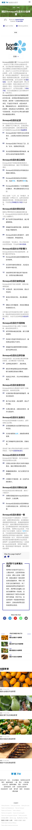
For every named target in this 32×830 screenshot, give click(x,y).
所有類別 (27, 789)
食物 (18, 7)
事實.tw (5, 2)
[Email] (26, 618)
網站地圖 (15, 791)
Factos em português (18, 813)
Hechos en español (6, 813)
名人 (9, 780)
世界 (10, 789)
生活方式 (5, 784)
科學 (13, 787)
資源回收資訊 (18, 451)
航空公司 (3, 780)
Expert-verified (9, 26)
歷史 (20, 782)
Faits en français (19, 808)
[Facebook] (4, 618)
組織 (16, 433)
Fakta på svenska (15, 805)
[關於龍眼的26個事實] (4, 650)
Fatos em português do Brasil (9, 815)
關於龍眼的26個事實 (15, 650)
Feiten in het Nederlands (7, 808)
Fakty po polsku (22, 815)
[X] (10, 618)
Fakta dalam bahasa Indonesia (9, 825)
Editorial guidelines (23, 26)
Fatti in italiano (16, 810)
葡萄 (24, 181)
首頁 (14, 7)
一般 (16, 782)
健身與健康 (9, 782)
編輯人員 (22, 589)
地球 (24, 531)
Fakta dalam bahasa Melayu (8, 823)
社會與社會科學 (21, 787)
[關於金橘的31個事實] (4, 637)
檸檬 (13, 181)
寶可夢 (16, 789)
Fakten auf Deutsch (6, 810)
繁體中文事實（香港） (20, 820)
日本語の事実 (4, 818)
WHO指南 (22, 244)
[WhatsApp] (20, 618)
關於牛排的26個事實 (15, 657)
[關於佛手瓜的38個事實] (4, 644)
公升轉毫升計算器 (16, 202)
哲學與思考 (7, 787)
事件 (3, 782)
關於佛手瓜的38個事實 (16, 644)
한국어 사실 (13, 818)
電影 (19, 784)
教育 (21, 789)
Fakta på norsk (25, 805)
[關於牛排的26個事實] (4, 657)
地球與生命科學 (25, 780)
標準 (13, 586)
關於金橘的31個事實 (15, 637)
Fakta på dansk (5, 805)
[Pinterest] (15, 618)
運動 (7, 106)
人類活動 (26, 782)
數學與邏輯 (13, 784)
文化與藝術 (15, 780)
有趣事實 (24, 130)
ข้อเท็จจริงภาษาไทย (22, 818)
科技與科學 (4, 789)
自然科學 (25, 784)
